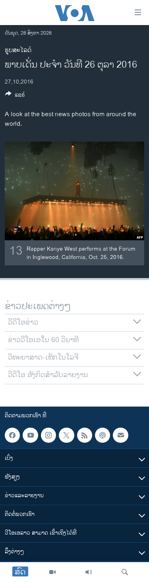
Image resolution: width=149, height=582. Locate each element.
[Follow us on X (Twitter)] (66, 435)
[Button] (15, 96)
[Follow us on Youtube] (30, 435)
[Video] (52, 572)
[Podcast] (102, 435)
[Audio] (89, 572)
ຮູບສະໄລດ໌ (18, 50)
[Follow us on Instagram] (48, 435)
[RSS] (84, 435)
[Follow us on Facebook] (12, 435)
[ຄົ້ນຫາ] (125, 572)
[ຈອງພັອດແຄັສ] (120, 435)
